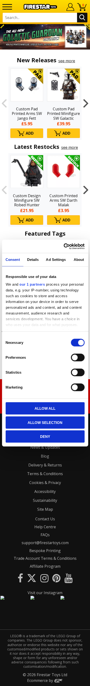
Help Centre (45, 526)
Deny (45, 436)
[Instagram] (44, 578)
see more (66, 60)
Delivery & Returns (45, 465)
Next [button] (86, 103)
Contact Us (45, 519)
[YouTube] (68, 578)
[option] (45, 37)
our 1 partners (32, 284)
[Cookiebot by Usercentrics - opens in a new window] (64, 246)
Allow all (45, 408)
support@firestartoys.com (45, 542)
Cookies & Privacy (45, 482)
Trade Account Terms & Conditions (45, 558)
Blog (45, 456)
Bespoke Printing (45, 550)
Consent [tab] (13, 260)
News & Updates (45, 447)
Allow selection (45, 422)
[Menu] (7, 7)
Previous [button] (4, 103)
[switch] (77, 357)
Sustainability (45, 500)
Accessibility (45, 491)
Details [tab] (33, 260)
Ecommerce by (40, 680)
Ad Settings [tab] (56, 260)
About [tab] (79, 260)
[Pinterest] (56, 578)
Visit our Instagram (45, 592)
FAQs (45, 534)
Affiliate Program (45, 566)
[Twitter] (31, 578)
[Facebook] (20, 578)
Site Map (45, 509)
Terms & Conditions (45, 473)
